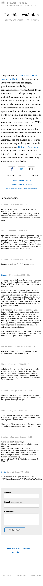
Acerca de (7, 575)
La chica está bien (21, 14)
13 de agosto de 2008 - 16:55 (16, 20)
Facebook (12, 168)
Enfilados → (27, 549)
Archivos (21, 575)
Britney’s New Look (28, 147)
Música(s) (34, 20)
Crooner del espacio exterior (21, 184)
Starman (4, 275)
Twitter (21, 168)
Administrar (36, 575)
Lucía (3, 472)
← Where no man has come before (12, 550)
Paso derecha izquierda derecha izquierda (21, 188)
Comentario (9, 512)
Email (31, 168)
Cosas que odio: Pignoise (21, 180)
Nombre (7, 492)
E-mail (13, 502)
